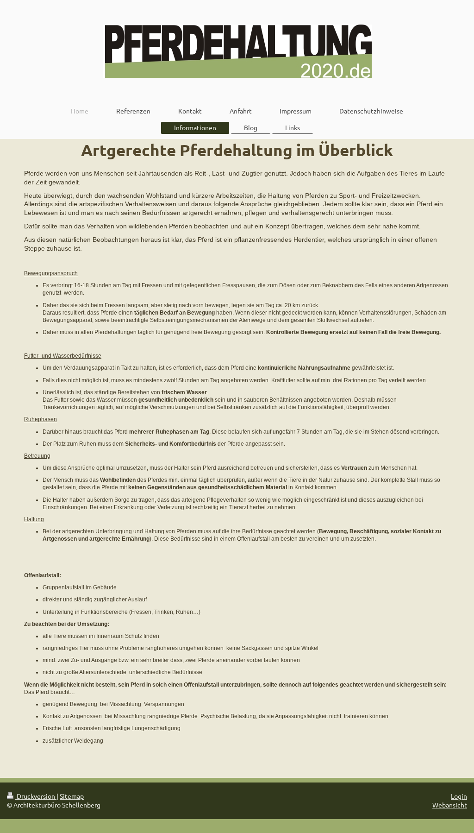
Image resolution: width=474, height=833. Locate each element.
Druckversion (35, 796)
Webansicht (449, 805)
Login (459, 796)
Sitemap (72, 796)
